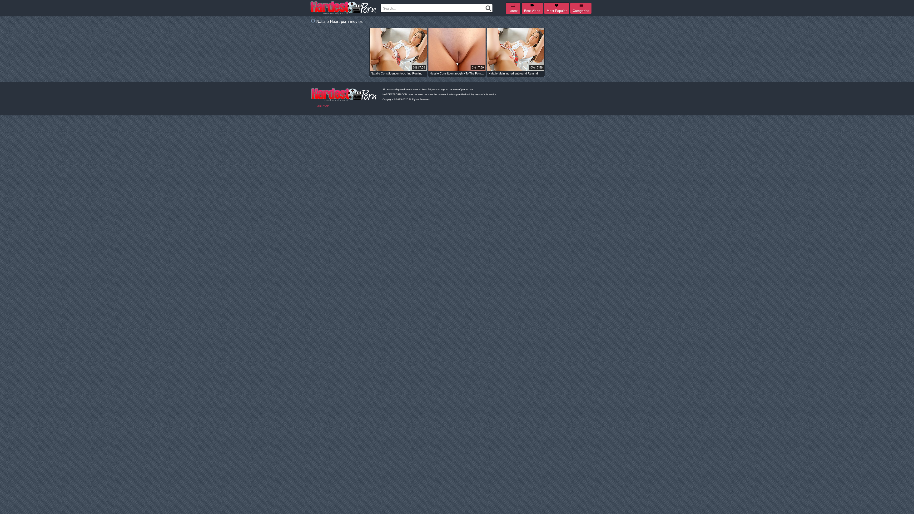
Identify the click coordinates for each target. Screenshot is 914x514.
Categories (581, 11)
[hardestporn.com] (343, 8)
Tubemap (322, 106)
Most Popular (557, 11)
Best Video (532, 11)
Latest (513, 11)
